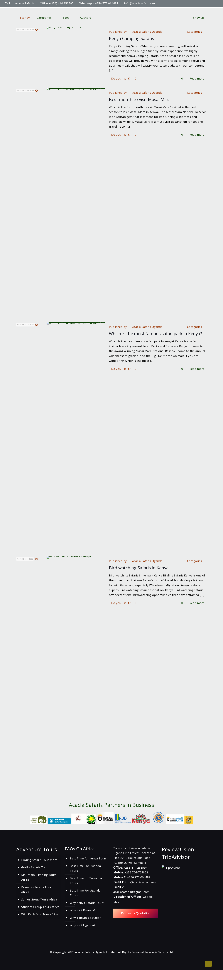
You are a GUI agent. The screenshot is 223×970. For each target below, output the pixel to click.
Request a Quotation (136, 913)
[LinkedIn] (208, 3)
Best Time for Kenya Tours (88, 858)
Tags (66, 18)
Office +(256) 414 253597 (57, 3)
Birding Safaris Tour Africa (39, 860)
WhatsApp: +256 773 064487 (98, 3)
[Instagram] (212, 3)
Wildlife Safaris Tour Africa (39, 914)
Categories (44, 18)
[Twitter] (204, 3)
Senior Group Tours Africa (39, 899)
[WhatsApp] (196, 3)
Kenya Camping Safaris (131, 38)
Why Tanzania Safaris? (85, 918)
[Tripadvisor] (216, 3)
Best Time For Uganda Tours (85, 892)
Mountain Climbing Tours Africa (38, 877)
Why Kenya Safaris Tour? (87, 903)
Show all (198, 18)
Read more (196, 78)
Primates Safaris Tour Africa (36, 889)
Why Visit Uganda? (82, 925)
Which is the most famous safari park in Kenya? (155, 333)
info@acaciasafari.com (139, 3)
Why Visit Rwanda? (82, 910)
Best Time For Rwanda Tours (85, 868)
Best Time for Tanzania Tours (86, 880)
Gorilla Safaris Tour (34, 867)
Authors (85, 18)
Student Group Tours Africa (40, 907)
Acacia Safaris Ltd (161, 952)
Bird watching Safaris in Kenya (139, 568)
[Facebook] (200, 3)
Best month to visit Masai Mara (140, 99)
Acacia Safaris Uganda (147, 32)
